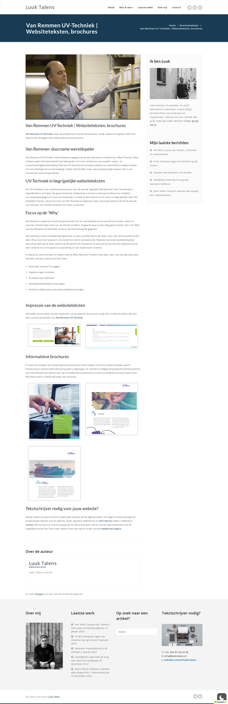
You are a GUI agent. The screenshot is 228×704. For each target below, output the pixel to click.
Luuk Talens (54, 696)
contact (30, 524)
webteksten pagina (111, 528)
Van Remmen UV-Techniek (39, 133)
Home (111, 7)
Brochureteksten (189, 25)
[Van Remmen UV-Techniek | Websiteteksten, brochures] (83, 87)
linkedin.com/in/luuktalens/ (180, 659)
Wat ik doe (125, 7)
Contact (176, 7)
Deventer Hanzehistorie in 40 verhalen (172, 172)
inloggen (39, 593)
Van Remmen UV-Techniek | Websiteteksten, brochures (76, 125)
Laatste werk (145, 7)
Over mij (162, 7)
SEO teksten (105, 520)
